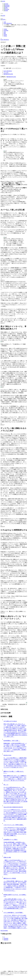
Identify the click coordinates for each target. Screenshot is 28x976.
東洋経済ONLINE (8, 74)
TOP (5, 22)
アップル (6, 72)
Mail (5, 33)
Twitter (5, 29)
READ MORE (4, 930)
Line (5, 31)
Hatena (5, 35)
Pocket (5, 34)
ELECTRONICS (8, 23)
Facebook (6, 30)
